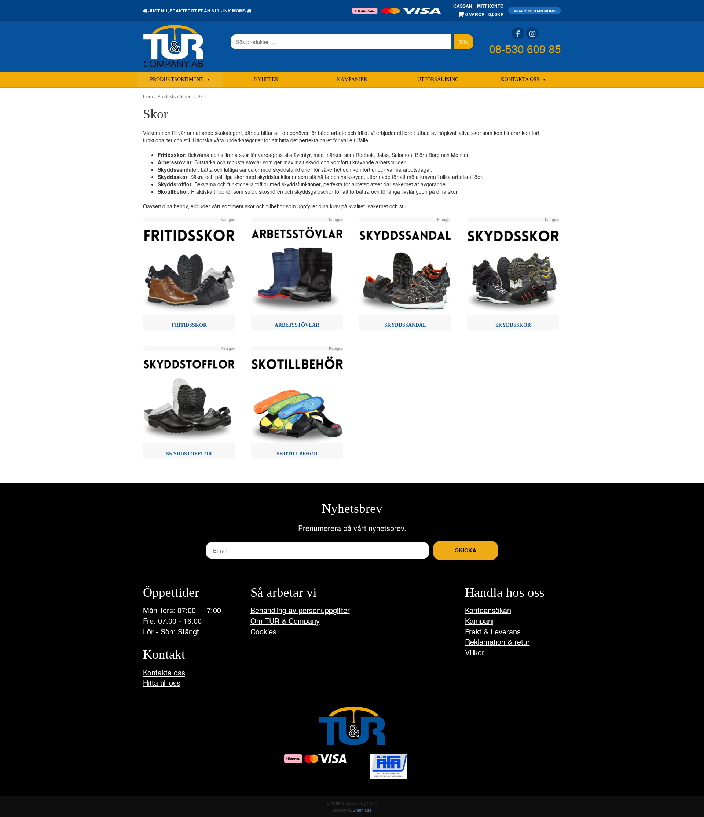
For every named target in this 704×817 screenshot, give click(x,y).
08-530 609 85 (525, 48)
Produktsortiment (176, 79)
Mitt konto (490, 6)
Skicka (465, 550)
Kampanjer (352, 79)
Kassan (462, 6)
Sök (463, 41)
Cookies (263, 631)
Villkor (474, 652)
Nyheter (266, 79)
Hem (148, 96)
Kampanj (479, 620)
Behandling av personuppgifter (300, 610)
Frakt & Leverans (493, 631)
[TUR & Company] (173, 45)
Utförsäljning (438, 79)
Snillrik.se (362, 810)
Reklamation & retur (497, 641)
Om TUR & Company (285, 620)
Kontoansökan (488, 610)
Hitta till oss (161, 682)
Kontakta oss (520, 79)
